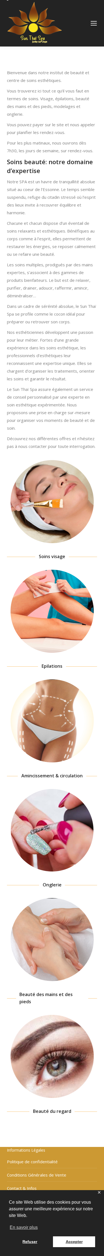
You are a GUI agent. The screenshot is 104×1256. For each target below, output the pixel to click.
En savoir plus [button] (24, 1227)
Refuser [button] (29, 1241)
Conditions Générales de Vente (36, 1175)
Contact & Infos (22, 1188)
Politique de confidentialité (32, 1161)
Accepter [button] (74, 1241)
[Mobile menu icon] (93, 23)
